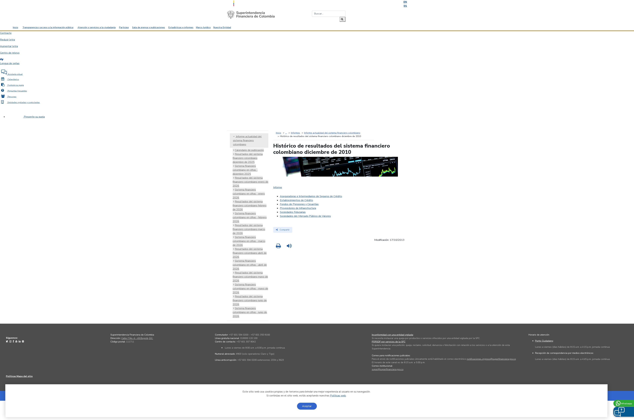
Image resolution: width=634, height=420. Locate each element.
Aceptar (307, 406)
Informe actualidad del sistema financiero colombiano (247, 140)
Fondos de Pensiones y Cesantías (299, 204)
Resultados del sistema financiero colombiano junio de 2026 (250, 300)
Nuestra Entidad (222, 27)
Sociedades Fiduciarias (293, 212)
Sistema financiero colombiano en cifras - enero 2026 (249, 193)
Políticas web (338, 395)
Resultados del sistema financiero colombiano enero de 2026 (250, 182)
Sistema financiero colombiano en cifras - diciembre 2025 (245, 170)
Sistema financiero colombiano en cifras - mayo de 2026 (250, 288)
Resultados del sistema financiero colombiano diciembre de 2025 (248, 158)
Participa (124, 27)
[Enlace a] (7, 341)
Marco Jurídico (203, 27)
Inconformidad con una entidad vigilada (392, 334)
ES (405, 6)
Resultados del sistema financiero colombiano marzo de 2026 (249, 229)
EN (405, 2)
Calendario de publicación (249, 150)
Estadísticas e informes (180, 27)
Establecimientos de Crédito (296, 200)
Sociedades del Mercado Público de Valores (305, 216)
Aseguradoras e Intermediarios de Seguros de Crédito (311, 196)
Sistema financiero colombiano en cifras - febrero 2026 (250, 217)
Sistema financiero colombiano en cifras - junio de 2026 (250, 312)
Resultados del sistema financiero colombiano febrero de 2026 (249, 205)
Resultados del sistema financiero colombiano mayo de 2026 (250, 276)
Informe (277, 187)
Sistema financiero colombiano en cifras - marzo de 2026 (249, 241)
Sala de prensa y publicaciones (148, 27)
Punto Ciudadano (544, 340)
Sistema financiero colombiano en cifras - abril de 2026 (250, 265)
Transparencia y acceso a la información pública (47, 27)
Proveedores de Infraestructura (298, 208)
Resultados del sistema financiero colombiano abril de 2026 (250, 253)
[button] (619, 412)
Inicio (15, 27)
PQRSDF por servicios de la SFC (388, 341)
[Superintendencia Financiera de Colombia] (251, 14)
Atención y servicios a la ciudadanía (97, 27)
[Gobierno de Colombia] (242, 3)
